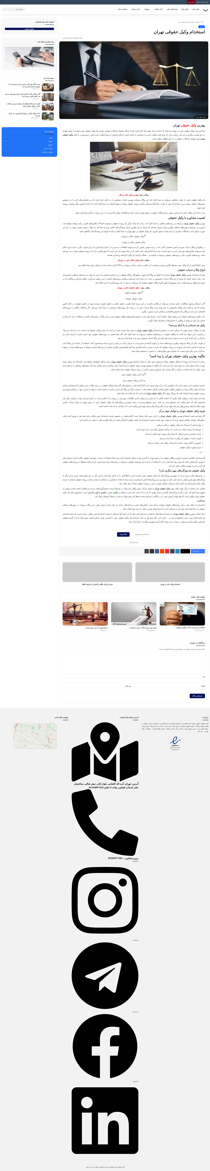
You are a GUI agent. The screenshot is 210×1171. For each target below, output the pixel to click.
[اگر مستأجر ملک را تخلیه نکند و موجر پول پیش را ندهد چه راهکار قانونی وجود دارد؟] (48, 97)
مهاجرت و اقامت (47, 152)
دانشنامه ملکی (122, 9)
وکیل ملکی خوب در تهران (128, 260)
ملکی (51, 138)
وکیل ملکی (195, 9)
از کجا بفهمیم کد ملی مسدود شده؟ (96, 628)
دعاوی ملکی (185, 9)
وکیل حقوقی (188, 125)
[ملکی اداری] (205, 9)
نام (203, 677)
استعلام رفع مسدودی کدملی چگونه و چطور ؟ (190, 627)
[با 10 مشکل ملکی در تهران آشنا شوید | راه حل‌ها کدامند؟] (48, 116)
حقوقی (198, 22)
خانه (202, 22)
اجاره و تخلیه (135, 9)
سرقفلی (147, 9)
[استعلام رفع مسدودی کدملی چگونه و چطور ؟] (182, 613)
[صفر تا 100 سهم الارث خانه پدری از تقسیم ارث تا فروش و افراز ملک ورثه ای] (48, 87)
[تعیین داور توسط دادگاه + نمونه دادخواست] (133, 614)
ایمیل (203, 686)
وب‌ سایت (128, 686)
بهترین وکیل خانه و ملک (128, 195)
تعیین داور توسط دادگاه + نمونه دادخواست (142, 628)
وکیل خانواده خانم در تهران (128, 288)
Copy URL (123, 534)
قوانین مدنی (113, 492)
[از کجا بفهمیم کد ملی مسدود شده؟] (85, 614)
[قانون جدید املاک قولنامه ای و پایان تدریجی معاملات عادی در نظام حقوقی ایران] (48, 107)
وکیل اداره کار (48, 148)
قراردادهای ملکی (172, 9)
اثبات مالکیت (158, 9)
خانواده (50, 145)
